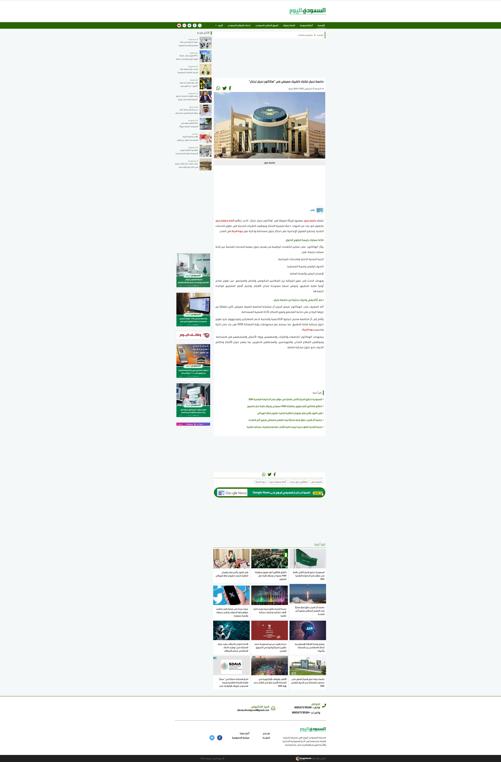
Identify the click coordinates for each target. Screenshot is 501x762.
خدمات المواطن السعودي (239, 25)
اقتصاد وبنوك (289, 25)
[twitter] (189, 25)
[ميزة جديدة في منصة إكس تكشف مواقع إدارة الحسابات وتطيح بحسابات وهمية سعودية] (231, 595)
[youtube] (179, 25)
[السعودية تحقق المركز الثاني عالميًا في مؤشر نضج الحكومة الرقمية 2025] (308, 558)
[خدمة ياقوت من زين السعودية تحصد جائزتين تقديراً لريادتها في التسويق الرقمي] (269, 630)
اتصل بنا (266, 738)
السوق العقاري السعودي (267, 25)
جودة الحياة (237, 231)
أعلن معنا (244, 733)
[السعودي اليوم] (308, 11)
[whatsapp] (218, 88)
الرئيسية (321, 25)
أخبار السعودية (306, 25)
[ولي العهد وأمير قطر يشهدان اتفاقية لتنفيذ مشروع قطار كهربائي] (231, 558)
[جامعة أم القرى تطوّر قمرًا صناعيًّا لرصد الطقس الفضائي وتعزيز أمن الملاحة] (308, 593)
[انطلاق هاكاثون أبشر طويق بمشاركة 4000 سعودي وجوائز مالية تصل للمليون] (269, 558)
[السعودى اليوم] (313, 729)
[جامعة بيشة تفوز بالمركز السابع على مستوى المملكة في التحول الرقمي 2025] (308, 665)
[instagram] (184, 25)
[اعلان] (193, 424)
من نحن (266, 733)
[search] (200, 25)
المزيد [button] (220, 25)
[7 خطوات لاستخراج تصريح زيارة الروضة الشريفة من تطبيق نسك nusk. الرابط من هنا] (193, 361)
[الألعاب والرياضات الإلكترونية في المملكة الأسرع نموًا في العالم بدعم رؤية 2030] (269, 665)
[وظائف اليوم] (193, 335)
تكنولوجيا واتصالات (305, 35)
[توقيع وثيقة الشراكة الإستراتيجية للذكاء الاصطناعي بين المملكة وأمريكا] (308, 630)
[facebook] (195, 25)
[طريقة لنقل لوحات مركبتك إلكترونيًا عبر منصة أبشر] (193, 400)
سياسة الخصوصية (240, 738)
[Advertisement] (231, 11)
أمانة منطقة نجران (225, 221)
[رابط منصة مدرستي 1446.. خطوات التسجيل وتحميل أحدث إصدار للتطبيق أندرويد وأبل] (193, 309)
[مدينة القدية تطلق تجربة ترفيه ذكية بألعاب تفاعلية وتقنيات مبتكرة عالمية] (269, 595)
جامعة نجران (310, 221)
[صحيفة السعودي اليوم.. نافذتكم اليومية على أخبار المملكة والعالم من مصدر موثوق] (193, 270)
